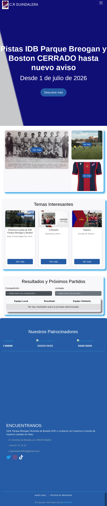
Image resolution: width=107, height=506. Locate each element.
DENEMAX (67, 502)
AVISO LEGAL (40, 495)
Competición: (12, 288)
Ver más (37, 149)
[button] (9, 159)
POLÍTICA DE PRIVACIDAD (61, 495)
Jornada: (59, 288)
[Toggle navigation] (101, 3)
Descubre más (53, 92)
